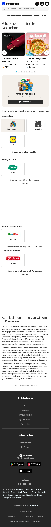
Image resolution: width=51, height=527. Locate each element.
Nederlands (31, 495)
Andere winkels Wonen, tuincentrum (24, 180)
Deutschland (16, 492)
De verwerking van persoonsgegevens (25, 521)
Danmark (26, 492)
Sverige (5, 497)
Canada (38, 489)
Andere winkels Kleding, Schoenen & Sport (24, 247)
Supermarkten (42, 334)
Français (42, 492)
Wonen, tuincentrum (28, 337)
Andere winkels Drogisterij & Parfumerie (24, 271)
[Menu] (47, 4)
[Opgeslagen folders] (37, 4)
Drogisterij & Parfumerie (26, 339)
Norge (39, 495)
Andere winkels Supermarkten (24, 152)
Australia (29, 489)
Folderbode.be (32, 505)
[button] (42, 4)
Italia (16, 495)
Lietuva (22, 495)
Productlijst (25, 424)
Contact (25, 410)
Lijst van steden (25, 419)
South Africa (15, 497)
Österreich (20, 489)
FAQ (25, 405)
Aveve (25, 353)
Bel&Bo (31, 353)
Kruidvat (38, 353)
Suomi (34, 492)
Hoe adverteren (25, 442)
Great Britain (7, 495)
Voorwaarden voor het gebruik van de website (25, 516)
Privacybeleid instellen (25, 511)
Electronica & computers (11, 337)
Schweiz (6, 492)
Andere (38, 339)
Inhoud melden (25, 415)
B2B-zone (25, 447)
